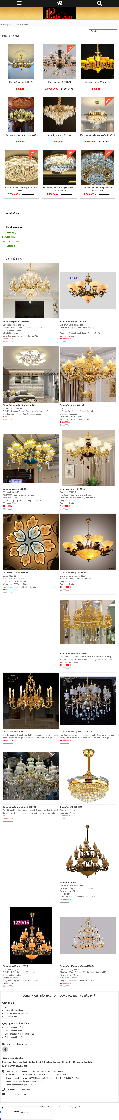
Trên (7, 246)
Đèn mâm (17, 1062)
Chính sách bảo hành (13, 1031)
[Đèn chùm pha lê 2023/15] (31, 458)
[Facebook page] (5, 1049)
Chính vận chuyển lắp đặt (15, 1027)
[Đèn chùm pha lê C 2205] (88, 374)
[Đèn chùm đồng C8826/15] (21, 68)
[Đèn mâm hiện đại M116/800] (31, 541)
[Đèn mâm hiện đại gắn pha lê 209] (31, 374)
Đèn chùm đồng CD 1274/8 (73, 321)
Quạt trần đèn (29, 1062)
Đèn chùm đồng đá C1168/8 (73, 573)
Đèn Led (56, 1062)
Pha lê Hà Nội (22, 24)
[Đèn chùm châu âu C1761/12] (88, 622)
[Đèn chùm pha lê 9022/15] (88, 458)
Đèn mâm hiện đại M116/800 (16, 573)
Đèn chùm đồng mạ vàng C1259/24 (77, 966)
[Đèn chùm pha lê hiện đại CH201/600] (97, 121)
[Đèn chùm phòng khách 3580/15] (88, 700)
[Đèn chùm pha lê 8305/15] (59, 68)
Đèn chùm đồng (68, 882)
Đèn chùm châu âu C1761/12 (74, 653)
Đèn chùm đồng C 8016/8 (15, 732)
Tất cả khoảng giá (9, 232)
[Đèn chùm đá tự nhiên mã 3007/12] (31, 776)
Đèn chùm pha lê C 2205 (72, 405)
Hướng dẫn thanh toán (14, 1010)
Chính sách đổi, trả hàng (14, 1037)
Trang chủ (7, 24)
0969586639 (11, 1090)
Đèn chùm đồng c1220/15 (15, 966)
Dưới (8, 237)
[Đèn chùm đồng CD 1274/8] (88, 290)
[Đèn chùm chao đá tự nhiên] (97, 68)
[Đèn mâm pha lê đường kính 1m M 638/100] (21, 174)
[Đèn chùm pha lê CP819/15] (31, 290)
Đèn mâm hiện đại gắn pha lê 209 (19, 405)
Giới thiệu (8, 1007)
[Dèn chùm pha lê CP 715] (59, 121)
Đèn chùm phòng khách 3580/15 (76, 732)
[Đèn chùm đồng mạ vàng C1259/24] (88, 935)
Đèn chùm (6, 1062)
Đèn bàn (48, 1062)
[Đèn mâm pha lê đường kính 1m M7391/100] (97, 174)
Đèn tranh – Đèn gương (72, 1062)
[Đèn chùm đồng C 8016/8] (31, 700)
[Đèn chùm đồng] (88, 851)
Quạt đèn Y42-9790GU (71, 807)
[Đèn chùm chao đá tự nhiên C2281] (21, 121)
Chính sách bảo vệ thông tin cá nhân (19, 1034)
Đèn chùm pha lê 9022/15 (72, 489)
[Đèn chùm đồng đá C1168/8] (88, 541)
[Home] (59, 13)
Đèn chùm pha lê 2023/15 (15, 489)
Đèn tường (89, 1062)
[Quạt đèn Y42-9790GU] (88, 776)
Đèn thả (39, 1062)
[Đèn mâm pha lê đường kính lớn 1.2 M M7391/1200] (59, 174)
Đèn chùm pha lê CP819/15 (16, 321)
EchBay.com (83, 1107)
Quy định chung (11, 1017)
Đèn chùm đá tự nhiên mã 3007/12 (19, 807)
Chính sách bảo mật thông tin (16, 1013)
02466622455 (24, 1090)
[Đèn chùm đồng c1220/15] (31, 935)
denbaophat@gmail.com (16, 1094)
